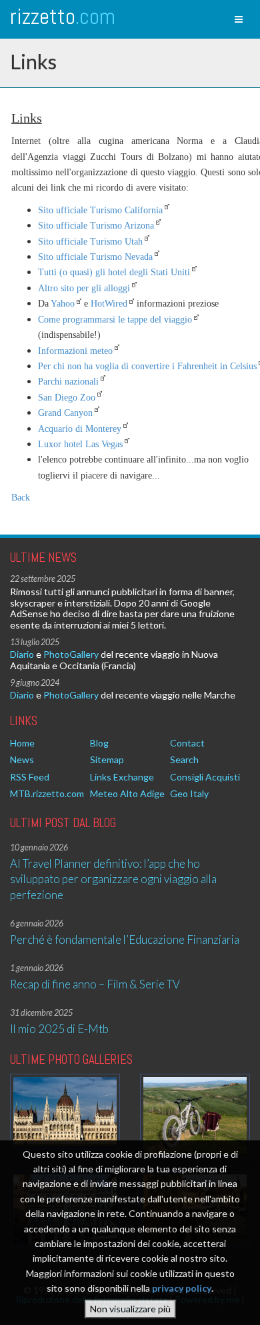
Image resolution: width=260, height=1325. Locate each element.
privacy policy (181, 1288)
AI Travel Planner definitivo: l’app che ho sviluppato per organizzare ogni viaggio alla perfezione (113, 879)
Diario (22, 654)
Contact (187, 742)
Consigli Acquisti (205, 776)
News (22, 759)
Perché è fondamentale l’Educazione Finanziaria (124, 939)
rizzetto (62, 16)
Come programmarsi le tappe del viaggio (115, 320)
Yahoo (63, 304)
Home (22, 742)
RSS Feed (29, 776)
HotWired (109, 304)
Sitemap (107, 759)
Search (184, 759)
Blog (99, 742)
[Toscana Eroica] (195, 1116)
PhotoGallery (71, 654)
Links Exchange (122, 776)
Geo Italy (189, 793)
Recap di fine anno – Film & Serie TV (95, 984)
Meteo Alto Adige (127, 793)
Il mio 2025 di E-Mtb (59, 1029)
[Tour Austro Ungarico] (65, 1111)
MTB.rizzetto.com (47, 793)
